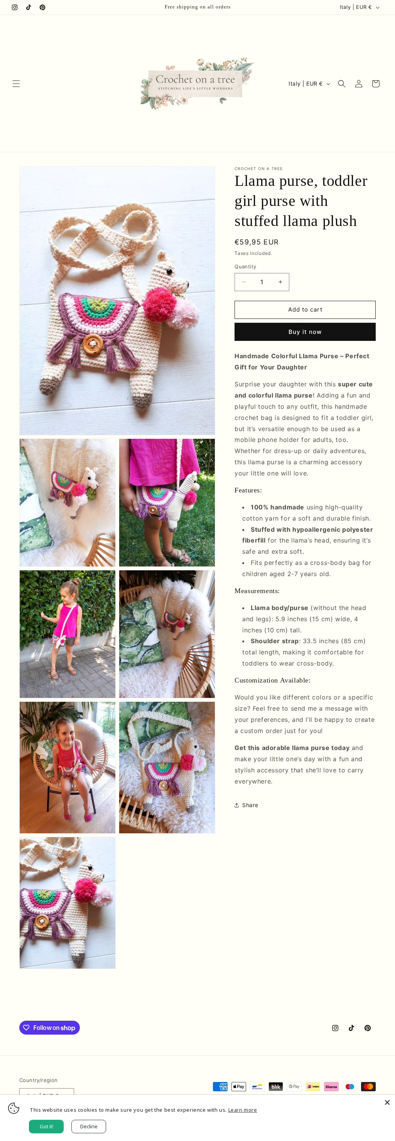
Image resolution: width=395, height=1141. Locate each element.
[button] (16, 83)
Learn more (242, 1109)
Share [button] (250, 805)
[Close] (387, 1102)
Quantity (245, 266)
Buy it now (305, 331)
